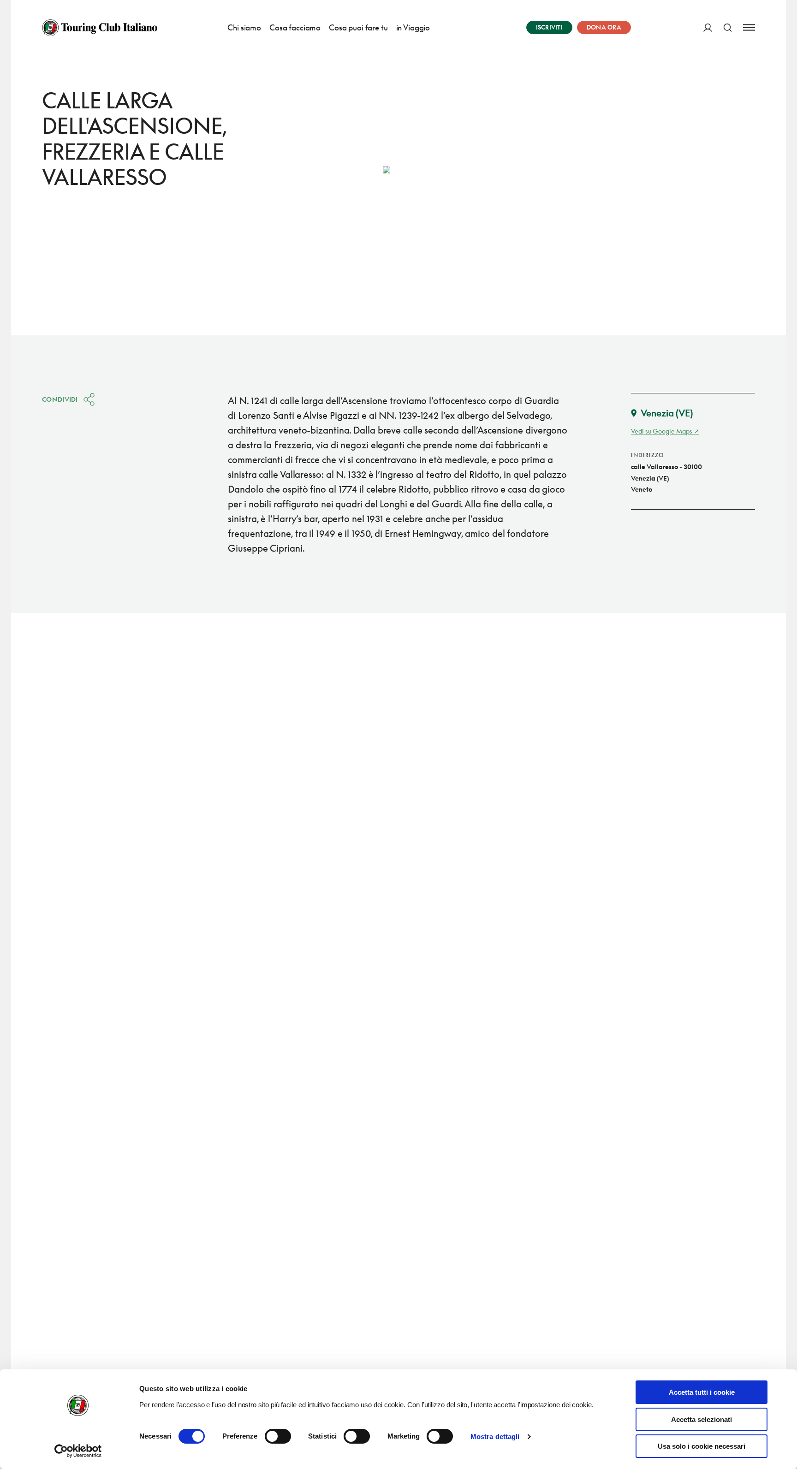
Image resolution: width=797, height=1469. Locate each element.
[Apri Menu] (749, 27)
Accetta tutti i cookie (702, 1392)
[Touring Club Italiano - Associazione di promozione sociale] (99, 27)
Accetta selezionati (701, 1419)
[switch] (278, 1436)
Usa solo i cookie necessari (701, 1446)
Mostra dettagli (495, 1436)
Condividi (60, 399)
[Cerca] (727, 27)
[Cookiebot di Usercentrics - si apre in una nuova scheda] (78, 1451)
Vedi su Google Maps (661, 431)
